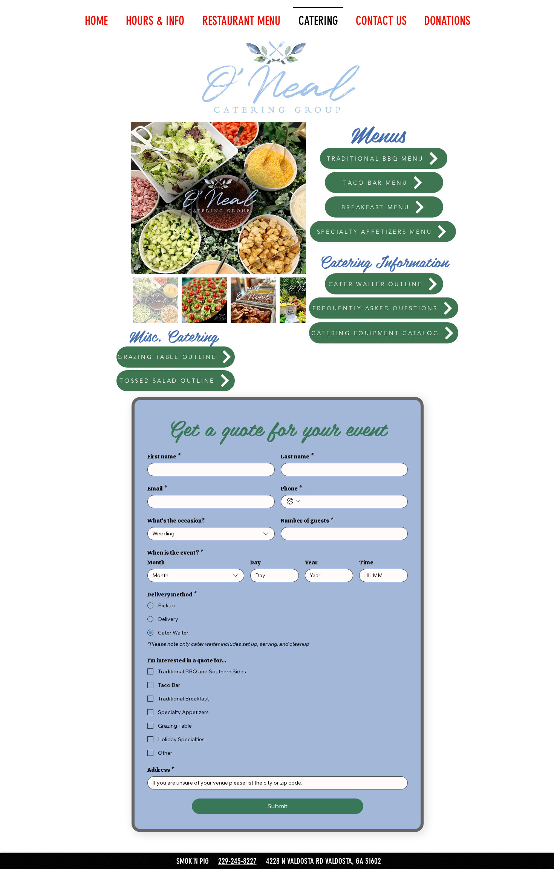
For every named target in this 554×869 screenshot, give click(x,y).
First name (164, 456)
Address (160, 769)
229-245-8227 (237, 861)
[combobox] (211, 533)
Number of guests (307, 520)
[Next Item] (293, 197)
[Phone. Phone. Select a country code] (293, 501)
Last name (297, 456)
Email (157, 488)
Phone (291, 488)
